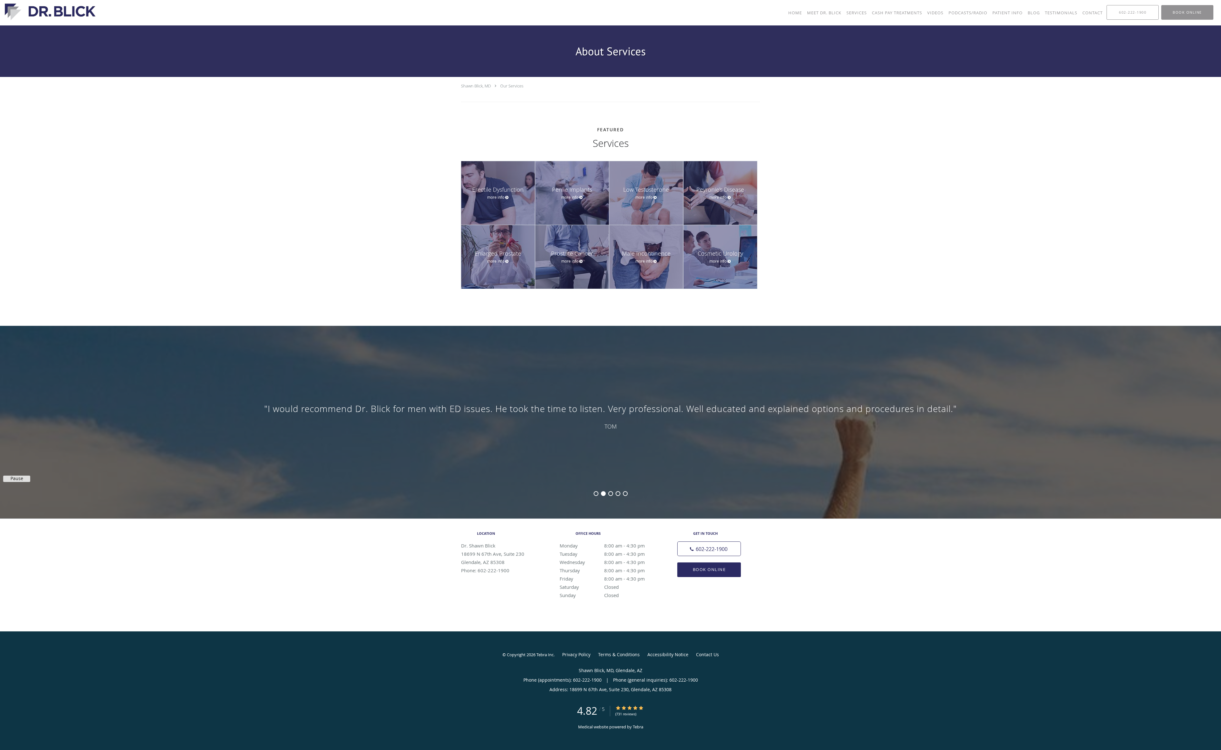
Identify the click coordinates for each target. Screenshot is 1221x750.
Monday (602, 545)
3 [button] (610, 493)
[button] (1187, 12)
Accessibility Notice (667, 654)
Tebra (638, 727)
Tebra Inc (545, 654)
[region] (610, 416)
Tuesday (602, 554)
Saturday (589, 587)
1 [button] (596, 493)
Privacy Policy (576, 654)
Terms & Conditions (619, 654)
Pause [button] (16, 478)
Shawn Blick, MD (476, 86)
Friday (602, 578)
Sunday (589, 595)
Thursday (602, 570)
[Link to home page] (48, 12)
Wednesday (602, 562)
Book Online (709, 569)
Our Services (511, 86)
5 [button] (625, 493)
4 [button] (618, 493)
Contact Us (707, 654)
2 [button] (603, 493)
